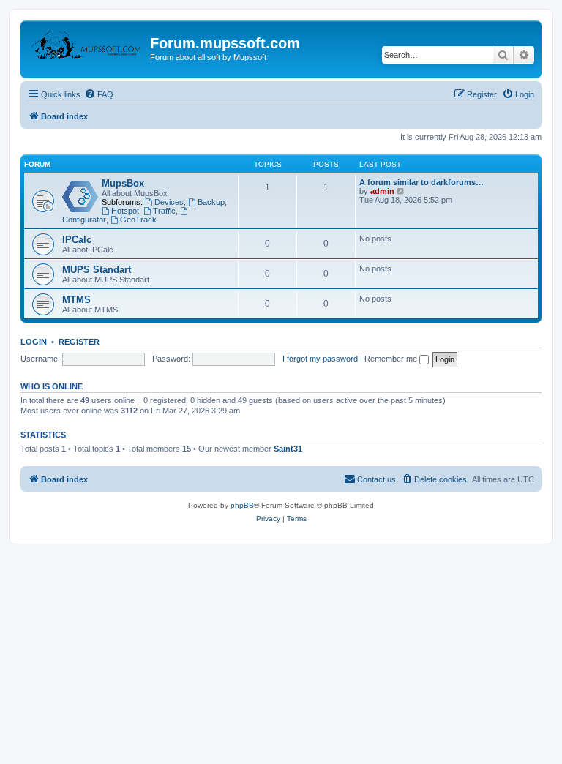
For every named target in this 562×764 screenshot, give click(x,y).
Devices (169, 202)
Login (33, 341)
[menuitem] (98, 94)
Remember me (391, 358)
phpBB (242, 505)
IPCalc (76, 239)
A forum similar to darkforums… (421, 182)
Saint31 (288, 448)
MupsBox (123, 183)
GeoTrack (138, 219)
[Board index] (87, 47)
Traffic (164, 210)
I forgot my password (320, 358)
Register (79, 341)
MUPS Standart (96, 269)
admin (382, 191)
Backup (211, 202)
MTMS (76, 299)
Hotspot (125, 210)
